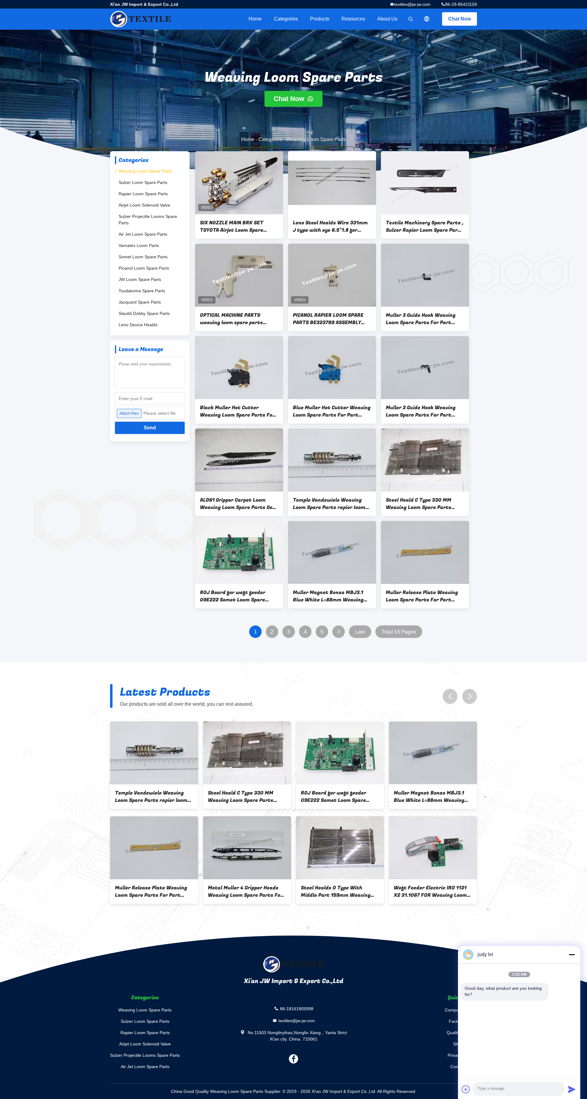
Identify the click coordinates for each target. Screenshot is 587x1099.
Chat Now (459, 18)
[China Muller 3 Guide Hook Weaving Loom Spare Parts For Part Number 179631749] (425, 275)
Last (360, 632)
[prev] (450, 696)
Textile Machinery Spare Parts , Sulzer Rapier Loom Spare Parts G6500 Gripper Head (424, 226)
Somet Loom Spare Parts (143, 256)
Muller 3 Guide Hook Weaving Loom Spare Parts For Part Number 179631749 (421, 319)
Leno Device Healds (138, 324)
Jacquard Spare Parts (140, 302)
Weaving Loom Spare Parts (145, 171)
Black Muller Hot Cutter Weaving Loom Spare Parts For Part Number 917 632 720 (237, 411)
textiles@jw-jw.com (412, 4)
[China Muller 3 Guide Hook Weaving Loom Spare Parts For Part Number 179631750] (425, 367)
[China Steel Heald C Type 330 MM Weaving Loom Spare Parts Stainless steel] (425, 460)
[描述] (427, 19)
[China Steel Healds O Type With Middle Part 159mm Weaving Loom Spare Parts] (340, 847)
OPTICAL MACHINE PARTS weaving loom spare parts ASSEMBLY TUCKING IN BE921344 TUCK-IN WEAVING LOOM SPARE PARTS (234, 319)
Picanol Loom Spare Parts (144, 268)
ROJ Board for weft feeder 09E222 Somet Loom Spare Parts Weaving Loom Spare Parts (232, 596)
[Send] (572, 1089)
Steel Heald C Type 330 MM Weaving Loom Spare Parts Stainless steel (418, 503)
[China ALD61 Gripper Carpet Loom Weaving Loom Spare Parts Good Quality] (239, 460)
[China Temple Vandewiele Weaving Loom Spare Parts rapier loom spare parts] (332, 460)
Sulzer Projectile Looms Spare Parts (148, 219)
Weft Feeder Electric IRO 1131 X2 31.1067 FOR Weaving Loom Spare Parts (430, 891)
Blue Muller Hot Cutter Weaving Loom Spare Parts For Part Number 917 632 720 (332, 411)
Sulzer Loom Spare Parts (143, 182)
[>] (338, 632)
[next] (469, 696)
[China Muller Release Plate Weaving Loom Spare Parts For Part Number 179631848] (425, 552)
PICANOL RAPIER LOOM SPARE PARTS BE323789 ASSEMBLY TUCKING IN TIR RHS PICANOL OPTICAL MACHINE (328, 319)
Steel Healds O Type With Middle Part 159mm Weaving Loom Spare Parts (336, 891)
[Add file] (466, 1089)
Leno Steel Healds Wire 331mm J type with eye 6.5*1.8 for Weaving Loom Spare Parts (330, 226)
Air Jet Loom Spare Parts (143, 234)
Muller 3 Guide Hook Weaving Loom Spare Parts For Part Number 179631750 (421, 411)
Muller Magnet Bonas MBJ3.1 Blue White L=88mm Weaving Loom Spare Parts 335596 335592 (328, 596)
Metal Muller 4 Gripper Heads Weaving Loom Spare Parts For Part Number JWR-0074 (245, 891)
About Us (387, 18)
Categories (286, 18)
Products (319, 18)
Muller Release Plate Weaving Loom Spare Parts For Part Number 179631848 (422, 596)
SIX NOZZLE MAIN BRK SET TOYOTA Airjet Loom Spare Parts (231, 226)
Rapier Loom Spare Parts (143, 193)
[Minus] (571, 954)
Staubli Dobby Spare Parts (144, 313)
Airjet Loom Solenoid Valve (144, 205)
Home (255, 18)
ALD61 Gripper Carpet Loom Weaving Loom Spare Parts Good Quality (239, 503)
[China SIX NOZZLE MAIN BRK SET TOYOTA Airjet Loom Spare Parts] (239, 182)
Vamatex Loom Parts (139, 245)
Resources (353, 18)
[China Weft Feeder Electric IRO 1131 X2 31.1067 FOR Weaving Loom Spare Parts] (433, 847)
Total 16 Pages (399, 632)
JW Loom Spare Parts (140, 279)
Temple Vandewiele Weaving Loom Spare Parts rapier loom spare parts (329, 503)
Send (150, 427)
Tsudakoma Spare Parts (142, 290)
